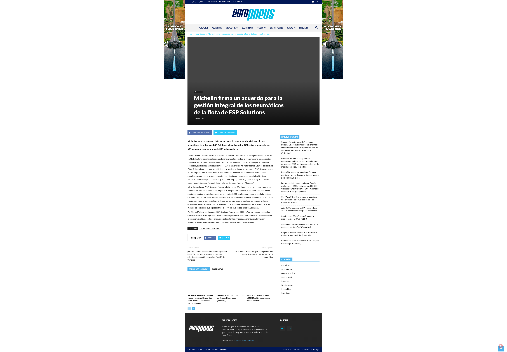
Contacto (296, 349)
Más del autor (217, 269)
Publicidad (287, 349)
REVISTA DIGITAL (225, 2)
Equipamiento (247, 27)
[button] (316, 28)
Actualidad (203, 27)
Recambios (291, 27)
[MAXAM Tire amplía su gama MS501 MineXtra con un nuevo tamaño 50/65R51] (260, 284)
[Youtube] (318, 2)
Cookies (305, 349)
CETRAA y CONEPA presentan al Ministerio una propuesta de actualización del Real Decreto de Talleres (299, 200)
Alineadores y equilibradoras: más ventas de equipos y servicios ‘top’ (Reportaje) (299, 225)
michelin (215, 228)
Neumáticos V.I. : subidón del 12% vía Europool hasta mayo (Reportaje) (230, 298)
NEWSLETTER (212, 2)
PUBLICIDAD (237, 2)
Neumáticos (217, 27)
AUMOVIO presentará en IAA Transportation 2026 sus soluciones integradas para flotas (299, 209)
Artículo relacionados (198, 269)
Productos (261, 27)
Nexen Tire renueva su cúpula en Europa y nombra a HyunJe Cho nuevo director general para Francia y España (300, 175)
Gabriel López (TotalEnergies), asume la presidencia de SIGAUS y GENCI (297, 217)
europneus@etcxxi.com (244, 340)
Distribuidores (276, 27)
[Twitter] (313, 2)
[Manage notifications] (501, 346)
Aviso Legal (315, 349)
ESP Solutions (205, 228)
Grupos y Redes (232, 27)
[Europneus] (253, 14)
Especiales (303, 27)
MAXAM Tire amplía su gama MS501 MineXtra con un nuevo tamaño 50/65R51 (258, 298)
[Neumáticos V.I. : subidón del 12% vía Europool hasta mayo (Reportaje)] (230, 284)
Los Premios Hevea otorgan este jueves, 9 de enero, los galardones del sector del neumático (253, 254)
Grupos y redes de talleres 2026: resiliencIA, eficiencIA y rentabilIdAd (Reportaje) (299, 233)
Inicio (189, 34)
